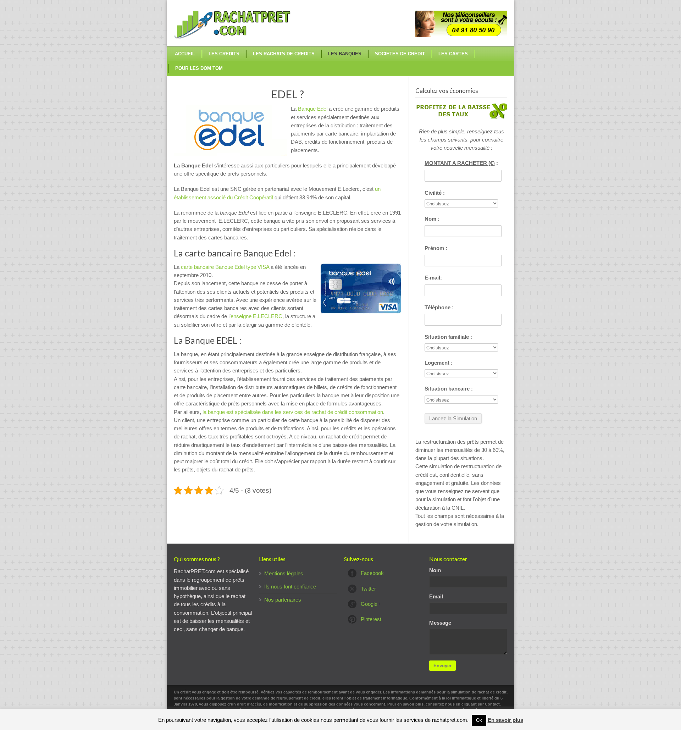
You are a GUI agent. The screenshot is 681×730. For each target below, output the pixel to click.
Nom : (432, 219)
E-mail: (433, 278)
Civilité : (435, 193)
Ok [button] (479, 720)
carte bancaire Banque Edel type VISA (225, 267)
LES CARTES (453, 53)
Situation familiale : (448, 337)
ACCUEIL (185, 53)
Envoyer (442, 665)
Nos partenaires (282, 600)
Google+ (371, 604)
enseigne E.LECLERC (256, 316)
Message (440, 623)
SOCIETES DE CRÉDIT (400, 53)
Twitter (368, 589)
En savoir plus (505, 720)
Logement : (439, 363)
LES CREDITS (224, 53)
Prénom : (436, 248)
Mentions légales (283, 573)
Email (436, 596)
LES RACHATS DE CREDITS (284, 53)
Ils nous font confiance (290, 587)
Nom (435, 570)
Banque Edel (312, 109)
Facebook (372, 573)
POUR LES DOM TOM (199, 68)
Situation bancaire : (449, 389)
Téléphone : (439, 307)
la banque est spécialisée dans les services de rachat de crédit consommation (293, 412)
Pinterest (371, 619)
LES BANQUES (344, 53)
